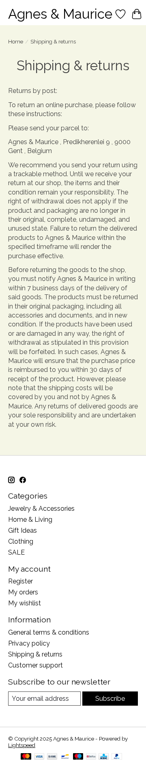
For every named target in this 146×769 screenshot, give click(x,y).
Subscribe (110, 698)
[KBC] (104, 757)
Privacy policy (29, 643)
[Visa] (39, 757)
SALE (16, 552)
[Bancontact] (65, 757)
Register (20, 581)
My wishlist (24, 603)
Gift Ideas (22, 530)
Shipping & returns (35, 654)
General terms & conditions (48, 632)
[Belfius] (91, 757)
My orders (23, 592)
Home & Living (30, 519)
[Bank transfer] (52, 757)
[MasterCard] (26, 757)
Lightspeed (21, 745)
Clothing (20, 541)
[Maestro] (78, 757)
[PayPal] (117, 757)
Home (15, 41)
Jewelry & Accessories (41, 508)
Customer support (35, 665)
